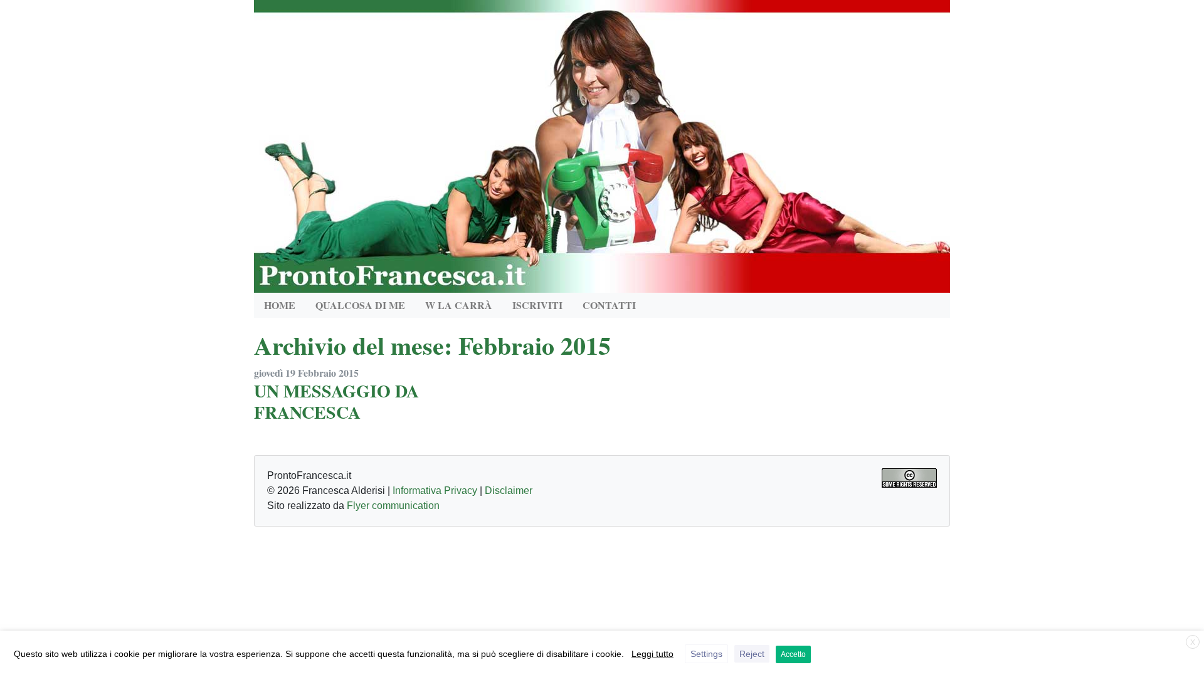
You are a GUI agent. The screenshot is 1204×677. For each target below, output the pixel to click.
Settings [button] (706, 654)
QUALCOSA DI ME (360, 305)
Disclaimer (508, 490)
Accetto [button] (793, 654)
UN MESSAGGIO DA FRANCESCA (336, 401)
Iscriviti (537, 305)
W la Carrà (458, 305)
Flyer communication (393, 505)
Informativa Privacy (435, 490)
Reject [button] (751, 654)
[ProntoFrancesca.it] (602, 143)
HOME (279, 305)
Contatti (609, 305)
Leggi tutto (652, 654)
